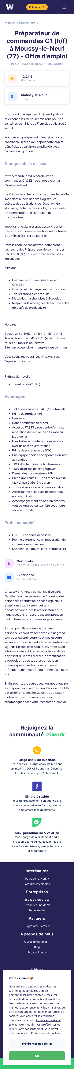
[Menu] (64, 7)
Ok (37, 1056)
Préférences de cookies (37, 1043)
